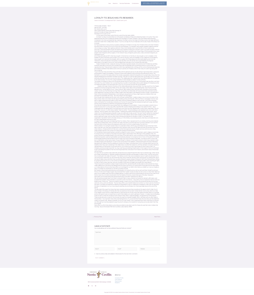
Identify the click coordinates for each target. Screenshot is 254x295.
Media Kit (117, 282)
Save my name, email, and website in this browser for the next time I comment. (117, 253)
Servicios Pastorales (125, 3)
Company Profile (119, 278)
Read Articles (118, 281)
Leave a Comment (99, 20)
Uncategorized (109, 20)
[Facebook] (88, 286)
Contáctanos (135, 3)
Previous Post (97, 216)
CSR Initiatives (118, 279)
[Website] (150, 249)
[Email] (95, 286)
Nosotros (115, 3)
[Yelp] (92, 286)
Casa (109, 3)
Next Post (157, 216)
